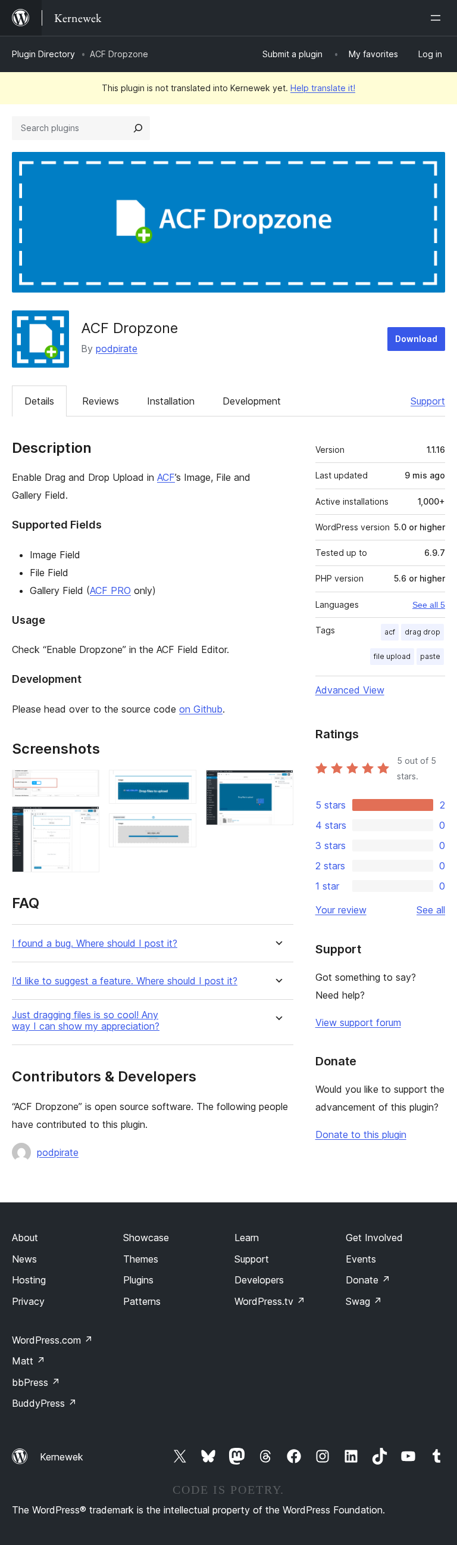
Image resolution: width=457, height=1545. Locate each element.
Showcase (146, 1238)
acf (389, 631)
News (24, 1259)
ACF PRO (110, 590)
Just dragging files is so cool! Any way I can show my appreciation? (85, 1020)
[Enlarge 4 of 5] (180, 829)
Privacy (28, 1301)
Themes (140, 1259)
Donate (368, 1280)
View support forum (358, 1022)
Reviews (100, 401)
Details (39, 401)
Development (252, 401)
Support (428, 401)
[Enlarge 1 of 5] (83, 786)
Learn (246, 1238)
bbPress (36, 1382)
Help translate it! (322, 88)
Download (416, 339)
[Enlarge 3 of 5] (180, 786)
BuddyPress (44, 1403)
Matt (28, 1361)
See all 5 (428, 605)
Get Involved (374, 1238)
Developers (259, 1280)
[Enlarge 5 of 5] (277, 786)
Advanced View (349, 690)
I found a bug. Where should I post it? (94, 943)
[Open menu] (438, 18)
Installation (171, 401)
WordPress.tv (269, 1301)
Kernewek (61, 1457)
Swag (364, 1301)
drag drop (422, 631)
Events (361, 1259)
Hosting (29, 1280)
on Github (201, 709)
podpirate (116, 349)
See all (431, 910)
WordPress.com (52, 1340)
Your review (341, 910)
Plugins (138, 1280)
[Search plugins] (138, 128)
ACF (166, 477)
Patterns (142, 1301)
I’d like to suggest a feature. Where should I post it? (124, 981)
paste (430, 656)
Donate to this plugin (360, 1134)
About (25, 1238)
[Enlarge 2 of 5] (83, 822)
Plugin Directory (43, 54)
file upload (392, 656)
